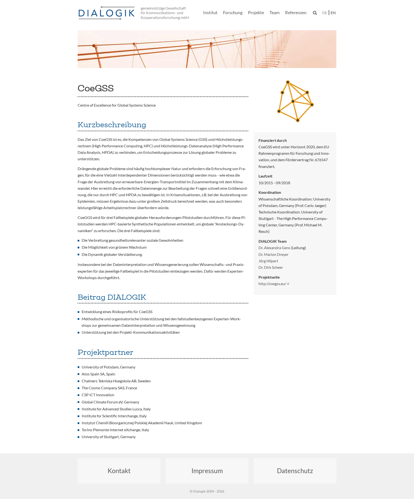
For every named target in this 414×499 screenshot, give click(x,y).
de (324, 12)
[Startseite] (108, 13)
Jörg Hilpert (268, 260)
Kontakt (119, 471)
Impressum (207, 471)
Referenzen (295, 12)
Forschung (232, 12)
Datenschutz (295, 471)
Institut (210, 12)
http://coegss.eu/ (272, 283)
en (333, 12)
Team (275, 12)
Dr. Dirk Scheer (271, 267)
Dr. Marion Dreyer (273, 254)
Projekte (256, 12)
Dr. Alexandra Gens (274, 247)
